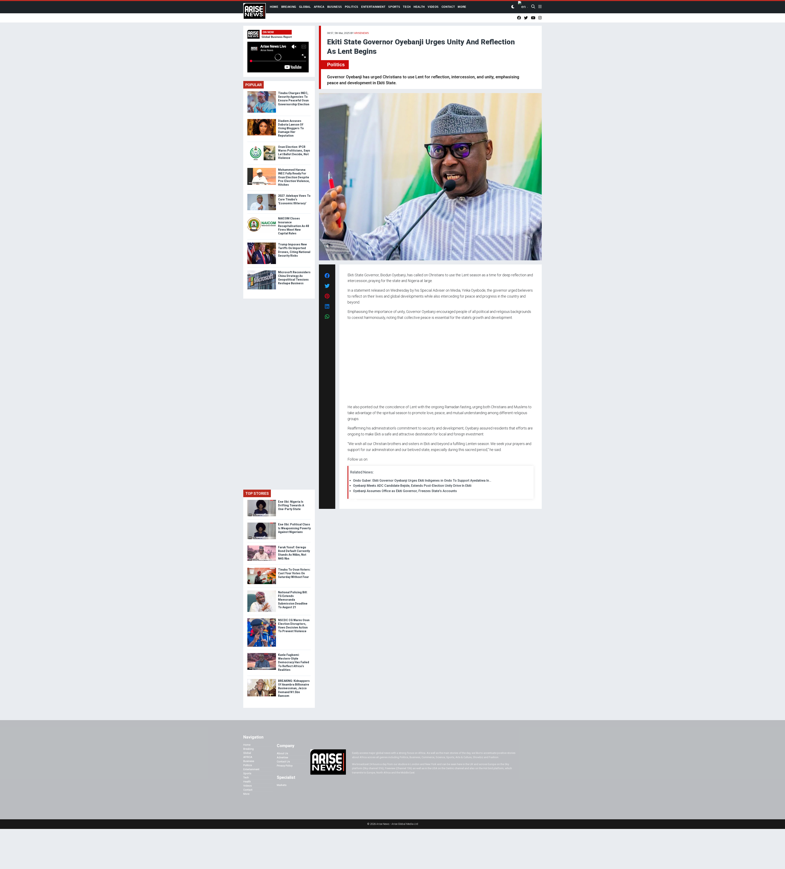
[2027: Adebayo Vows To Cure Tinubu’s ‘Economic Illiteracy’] (261, 195)
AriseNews (361, 33)
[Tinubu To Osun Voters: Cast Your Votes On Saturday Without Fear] (261, 569)
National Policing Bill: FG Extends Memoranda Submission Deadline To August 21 (292, 600)
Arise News (254, 12)
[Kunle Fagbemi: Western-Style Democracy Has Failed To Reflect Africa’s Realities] (261, 654)
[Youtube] (355, 500)
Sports (247, 773)
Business (248, 761)
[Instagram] (352, 500)
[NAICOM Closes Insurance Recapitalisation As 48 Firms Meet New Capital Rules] (261, 217)
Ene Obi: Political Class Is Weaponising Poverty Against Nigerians (294, 528)
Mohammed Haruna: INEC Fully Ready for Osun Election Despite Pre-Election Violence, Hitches (294, 177)
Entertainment (251, 769)
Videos (247, 785)
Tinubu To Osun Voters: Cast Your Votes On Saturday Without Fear (294, 573)
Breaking (248, 748)
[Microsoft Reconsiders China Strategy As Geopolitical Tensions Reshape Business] (261, 271)
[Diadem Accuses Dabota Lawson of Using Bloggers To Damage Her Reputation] (261, 120)
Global (247, 752)
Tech (246, 777)
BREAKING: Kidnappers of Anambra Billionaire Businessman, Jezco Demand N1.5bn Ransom (294, 688)
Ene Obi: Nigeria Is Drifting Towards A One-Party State (291, 505)
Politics (336, 64)
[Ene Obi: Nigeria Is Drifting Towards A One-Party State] (261, 501)
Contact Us (283, 761)
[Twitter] (350, 500)
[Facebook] (348, 500)
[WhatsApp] (353, 500)
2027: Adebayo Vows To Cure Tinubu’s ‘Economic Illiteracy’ (294, 199)
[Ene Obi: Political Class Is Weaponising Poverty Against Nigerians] (261, 523)
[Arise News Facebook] (519, 18)
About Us (282, 753)
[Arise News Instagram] (540, 18)
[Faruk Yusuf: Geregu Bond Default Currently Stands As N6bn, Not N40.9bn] (261, 546)
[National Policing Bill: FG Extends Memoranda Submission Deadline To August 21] (261, 591)
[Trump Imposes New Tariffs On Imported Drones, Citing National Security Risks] (261, 243)
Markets (281, 785)
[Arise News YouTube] (533, 18)
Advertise (282, 757)
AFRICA (247, 757)
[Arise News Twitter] (526, 18)
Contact (247, 789)
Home (246, 744)
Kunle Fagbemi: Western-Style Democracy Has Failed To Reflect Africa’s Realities (293, 662)
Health (247, 781)
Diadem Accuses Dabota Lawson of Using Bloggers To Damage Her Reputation (291, 128)
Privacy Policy (285, 765)
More (246, 793)
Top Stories (257, 493)
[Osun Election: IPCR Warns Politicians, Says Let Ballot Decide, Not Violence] (261, 146)
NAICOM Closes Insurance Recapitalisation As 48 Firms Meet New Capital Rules (293, 226)
